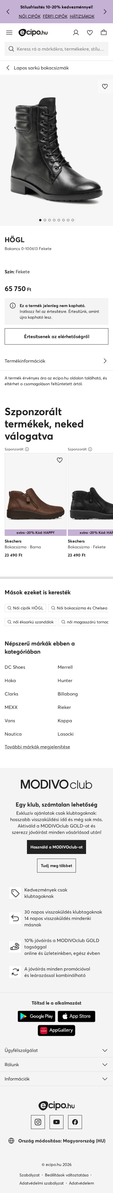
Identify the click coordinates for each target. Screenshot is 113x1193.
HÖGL (15, 240)
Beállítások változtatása (66, 1175)
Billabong (68, 694)
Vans (10, 720)
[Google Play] (36, 1016)
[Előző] (8, 12)
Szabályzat (29, 1175)
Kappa (65, 720)
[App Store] (76, 1016)
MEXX (11, 707)
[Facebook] (75, 1122)
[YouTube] (56, 1122)
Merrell (65, 667)
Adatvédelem (81, 1183)
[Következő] (105, 12)
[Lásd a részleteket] (105, 361)
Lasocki (66, 734)
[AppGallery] (56, 1030)
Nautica (13, 734)
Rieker (64, 707)
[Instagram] (38, 1122)
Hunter (65, 680)
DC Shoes (15, 667)
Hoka (10, 680)
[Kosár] (104, 33)
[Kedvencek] (90, 33)
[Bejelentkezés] (76, 33)
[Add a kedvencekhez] (105, 86)
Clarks (11, 694)
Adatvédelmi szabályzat (41, 1183)
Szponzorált (14, 449)
